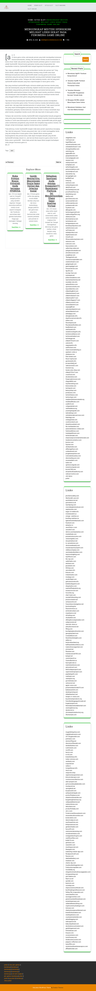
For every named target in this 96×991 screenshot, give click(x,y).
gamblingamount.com (73, 928)
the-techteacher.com (72, 426)
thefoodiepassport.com (73, 669)
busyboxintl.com (71, 791)
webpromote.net (71, 622)
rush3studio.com (71, 748)
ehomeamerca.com (72, 219)
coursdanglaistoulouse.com (75, 507)
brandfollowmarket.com (73, 912)
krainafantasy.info (71, 757)
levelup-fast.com (71, 273)
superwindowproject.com (74, 672)
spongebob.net (70, 788)
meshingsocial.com (72, 847)
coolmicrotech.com (72, 422)
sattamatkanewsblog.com (74, 903)
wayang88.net (70, 307)
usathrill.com (70, 404)
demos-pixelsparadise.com (75, 532)
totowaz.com (70, 908)
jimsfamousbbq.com (72, 496)
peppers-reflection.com (73, 942)
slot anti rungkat (17, 974)
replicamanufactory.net (73, 280)
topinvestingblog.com (73, 554)
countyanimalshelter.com (74, 917)
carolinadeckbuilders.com (74, 552)
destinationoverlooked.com (74, 926)
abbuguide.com (71, 210)
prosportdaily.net (71, 363)
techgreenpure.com (72, 223)
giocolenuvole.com (72, 198)
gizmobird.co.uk (71, 502)
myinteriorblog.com (72, 384)
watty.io (68, 766)
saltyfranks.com (71, 561)
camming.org (70, 151)
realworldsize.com (72, 804)
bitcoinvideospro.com (73, 777)
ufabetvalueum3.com (72, 296)
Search (77, 54)
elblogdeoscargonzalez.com (75, 620)
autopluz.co (69, 525)
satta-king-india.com (72, 248)
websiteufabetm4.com (73, 309)
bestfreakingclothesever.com (75, 890)
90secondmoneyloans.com (74, 239)
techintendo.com (71, 221)
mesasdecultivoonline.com (74, 815)
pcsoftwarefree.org (72, 192)
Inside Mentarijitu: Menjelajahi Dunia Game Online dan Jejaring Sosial (33, 183)
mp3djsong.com (71, 505)
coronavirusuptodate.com (74, 259)
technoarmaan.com (72, 435)
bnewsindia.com (71, 386)
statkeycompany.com (72, 550)
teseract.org (70, 368)
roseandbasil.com (71, 636)
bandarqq (7, 967)
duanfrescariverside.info (74, 318)
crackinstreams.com (72, 262)
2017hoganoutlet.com (73, 736)
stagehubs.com (71, 138)
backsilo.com (70, 883)
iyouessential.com (72, 201)
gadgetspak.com (71, 264)
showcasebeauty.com (73, 545)
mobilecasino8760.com (73, 654)
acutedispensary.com (73, 901)
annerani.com (70, 563)
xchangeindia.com (71, 420)
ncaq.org (68, 180)
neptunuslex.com (71, 509)
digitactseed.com (71, 235)
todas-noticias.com (72, 759)
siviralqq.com (70, 885)
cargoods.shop (70, 773)
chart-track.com (71, 595)
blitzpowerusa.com (72, 824)
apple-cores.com (71, 685)
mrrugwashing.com (72, 874)
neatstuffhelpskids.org (73, 588)
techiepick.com (70, 388)
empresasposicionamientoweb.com (77, 438)
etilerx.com (69, 320)
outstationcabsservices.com (75, 415)
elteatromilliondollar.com (74, 797)
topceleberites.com (72, 289)
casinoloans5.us (71, 658)
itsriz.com (69, 770)
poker (67, 478)
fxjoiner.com (70, 444)
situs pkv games (14, 965)
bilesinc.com (70, 572)
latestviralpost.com (72, 820)
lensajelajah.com (71, 176)
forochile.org (70, 593)
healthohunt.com (71, 327)
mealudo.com (70, 861)
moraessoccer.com (72, 590)
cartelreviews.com (72, 228)
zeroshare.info (70, 570)
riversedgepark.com (72, 158)
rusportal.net (70, 764)
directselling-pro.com (73, 458)
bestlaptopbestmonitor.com (75, 631)
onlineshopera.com (72, 185)
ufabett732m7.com (72, 372)
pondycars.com (71, 393)
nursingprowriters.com (73, 897)
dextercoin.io (70, 710)
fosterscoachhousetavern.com (76, 813)
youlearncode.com (72, 205)
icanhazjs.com (70, 676)
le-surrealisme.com (72, 543)
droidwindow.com (71, 377)
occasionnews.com (72, 935)
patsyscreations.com (72, 169)
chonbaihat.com (71, 618)
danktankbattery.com (72, 858)
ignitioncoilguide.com (73, 465)
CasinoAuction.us (71, 660)
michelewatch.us (71, 514)
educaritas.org (70, 174)
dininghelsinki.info (71, 316)
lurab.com (69, 462)
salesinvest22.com (72, 365)
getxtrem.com (70, 842)
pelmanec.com (70, 739)
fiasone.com (70, 856)
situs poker (8, 981)
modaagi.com (70, 577)
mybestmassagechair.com (74, 647)
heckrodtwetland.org (72, 642)
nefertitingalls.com (72, 167)
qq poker (12, 978)
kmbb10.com (70, 840)
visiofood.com (70, 374)
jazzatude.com (70, 566)
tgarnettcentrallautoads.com (75, 520)
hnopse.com (70, 933)
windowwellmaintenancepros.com (77, 946)
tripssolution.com (71, 246)
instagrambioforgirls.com (74, 836)
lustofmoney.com (71, 937)
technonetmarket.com (73, 336)
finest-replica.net (71, 359)
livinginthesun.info (71, 768)
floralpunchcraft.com (72, 854)
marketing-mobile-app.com (74, 852)
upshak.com (69, 881)
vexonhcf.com (70, 530)
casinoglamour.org (72, 708)
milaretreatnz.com (71, 575)
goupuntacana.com (72, 156)
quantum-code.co (71, 352)
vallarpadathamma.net (73, 802)
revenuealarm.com (72, 460)
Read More (15, 227)
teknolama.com (70, 806)
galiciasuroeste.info (72, 581)
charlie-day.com (71, 863)
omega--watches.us (72, 516)
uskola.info (69, 343)
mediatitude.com (71, 534)
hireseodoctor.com (72, 268)
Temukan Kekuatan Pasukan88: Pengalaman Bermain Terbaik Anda (76, 93)
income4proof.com (72, 171)
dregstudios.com (71, 586)
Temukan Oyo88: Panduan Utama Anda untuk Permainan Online (76, 83)
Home (30, 5)
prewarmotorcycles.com (73, 536)
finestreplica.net (71, 323)
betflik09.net (70, 178)
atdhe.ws (69, 640)
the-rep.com (70, 559)
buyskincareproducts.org (74, 699)
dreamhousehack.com (73, 424)
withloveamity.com (72, 203)
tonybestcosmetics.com (73, 440)
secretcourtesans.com (73, 144)
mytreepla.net (70, 275)
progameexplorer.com (73, 453)
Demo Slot (38, 5)
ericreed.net (69, 649)
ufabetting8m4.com (72, 291)
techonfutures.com (72, 395)
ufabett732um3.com (72, 341)
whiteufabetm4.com (72, 311)
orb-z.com (69, 811)
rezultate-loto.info (71, 282)
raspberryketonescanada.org (75, 399)
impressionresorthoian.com (75, 888)
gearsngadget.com (72, 266)
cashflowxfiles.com (72, 838)
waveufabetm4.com (72, 305)
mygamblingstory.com (73, 732)
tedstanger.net (70, 338)
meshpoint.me (70, 786)
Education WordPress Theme (48, 987)
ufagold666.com (71, 381)
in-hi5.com (69, 754)
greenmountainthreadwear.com (76, 899)
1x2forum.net (70, 140)
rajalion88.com (70, 153)
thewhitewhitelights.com (74, 638)
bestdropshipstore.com (73, 226)
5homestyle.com (71, 715)
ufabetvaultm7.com (72, 298)
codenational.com (71, 451)
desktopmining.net (72, 692)
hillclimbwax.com (71, 930)
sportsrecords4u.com (73, 286)
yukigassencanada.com (73, 250)
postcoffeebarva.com (73, 795)
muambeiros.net (71, 613)
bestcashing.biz (71, 606)
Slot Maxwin (60, 5)
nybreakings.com (71, 413)
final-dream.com (71, 356)
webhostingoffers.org (73, 214)
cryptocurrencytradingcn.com (75, 906)
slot (12, 150)
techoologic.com (71, 397)
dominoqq (7, 969)
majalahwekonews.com (73, 734)
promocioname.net (72, 599)
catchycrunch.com (71, 162)
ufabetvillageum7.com (73, 300)
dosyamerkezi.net (71, 541)
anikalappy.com (71, 314)
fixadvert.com (70, 523)
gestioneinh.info (71, 361)
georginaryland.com (72, 633)
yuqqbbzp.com (70, 255)
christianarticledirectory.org (74, 712)
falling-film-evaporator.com (74, 892)
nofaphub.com (70, 165)
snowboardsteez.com (73, 833)
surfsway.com (70, 230)
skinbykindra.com (71, 447)
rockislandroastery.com (73, 456)
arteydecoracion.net (72, 627)
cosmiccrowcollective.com (74, 779)
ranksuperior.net (71, 921)
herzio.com (69, 752)
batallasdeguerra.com (73, 584)
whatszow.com (70, 217)
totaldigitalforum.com (73, 433)
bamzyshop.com (71, 390)
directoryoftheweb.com (73, 743)
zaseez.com (70, 160)
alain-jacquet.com (71, 782)
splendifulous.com (72, 284)
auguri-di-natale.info (72, 511)
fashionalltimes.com (72, 431)
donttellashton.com (72, 745)
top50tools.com (71, 557)
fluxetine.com (70, 651)
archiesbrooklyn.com (72, 611)
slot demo (69, 476)
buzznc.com (70, 442)
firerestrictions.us (71, 608)
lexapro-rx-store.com (72, 696)
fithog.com (69, 629)
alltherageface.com (72, 449)
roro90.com (69, 750)
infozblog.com (70, 615)
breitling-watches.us (72, 518)
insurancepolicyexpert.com (74, 548)
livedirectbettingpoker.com (74, 865)
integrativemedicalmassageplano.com (78, 872)
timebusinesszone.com (73, 940)
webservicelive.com (72, 474)
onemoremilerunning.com (74, 831)
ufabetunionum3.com (72, 293)
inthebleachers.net (72, 694)
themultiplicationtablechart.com (76, 706)
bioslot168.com (71, 469)
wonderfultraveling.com (73, 597)
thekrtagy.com (70, 417)
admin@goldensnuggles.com (51, 40)
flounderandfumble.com (73, 325)
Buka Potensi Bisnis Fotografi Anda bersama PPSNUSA (15, 183)
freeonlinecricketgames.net (75, 604)
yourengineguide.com (73, 411)
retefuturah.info (71, 329)
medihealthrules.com (72, 402)
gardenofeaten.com (72, 827)
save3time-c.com (71, 527)
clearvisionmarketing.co (73, 350)
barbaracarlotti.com (72, 690)
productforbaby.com (72, 809)
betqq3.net (69, 656)
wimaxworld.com (71, 602)
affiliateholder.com (72, 949)
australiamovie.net (72, 500)
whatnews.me (70, 354)
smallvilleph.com (71, 579)
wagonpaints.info (71, 345)
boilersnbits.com (71, 818)
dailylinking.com (71, 194)
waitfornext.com (71, 347)
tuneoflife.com (70, 944)
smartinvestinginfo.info (73, 332)
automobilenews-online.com (75, 429)
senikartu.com (70, 761)
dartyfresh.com (70, 187)
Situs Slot (49, 5)
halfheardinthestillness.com (75, 645)
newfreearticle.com (72, 822)
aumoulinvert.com (71, 667)
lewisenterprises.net (72, 189)
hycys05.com (70, 829)
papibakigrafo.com (72, 674)
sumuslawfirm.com (72, 894)
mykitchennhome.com (73, 665)
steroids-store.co (71, 624)
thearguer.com (70, 849)
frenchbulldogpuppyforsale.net (76, 701)
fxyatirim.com (70, 208)
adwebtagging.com (72, 919)
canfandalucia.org (71, 408)
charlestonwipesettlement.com (76, 910)
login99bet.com (71, 142)
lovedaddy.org (70, 870)
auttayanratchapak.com (73, 793)
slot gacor (32, 9)
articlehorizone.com (72, 253)
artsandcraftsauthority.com (74, 472)
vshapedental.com (72, 406)
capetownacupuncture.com (74, 775)
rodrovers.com (70, 244)
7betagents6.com (71, 257)
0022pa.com (70, 568)
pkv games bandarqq (11, 976)
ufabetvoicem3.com (72, 302)
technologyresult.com (73, 212)
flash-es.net (69, 879)
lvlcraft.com (69, 237)
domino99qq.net (71, 741)
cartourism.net (70, 683)
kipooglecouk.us (71, 663)
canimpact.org (70, 678)
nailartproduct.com (72, 232)
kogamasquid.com (72, 703)
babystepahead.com (72, 924)
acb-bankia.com (71, 876)
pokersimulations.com (73, 277)
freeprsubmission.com (73, 379)
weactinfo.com (70, 845)
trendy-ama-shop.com (73, 370)
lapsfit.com (69, 271)
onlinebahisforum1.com (73, 147)
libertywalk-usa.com (72, 498)
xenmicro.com (70, 183)
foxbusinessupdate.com (73, 867)
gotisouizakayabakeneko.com (75, 784)
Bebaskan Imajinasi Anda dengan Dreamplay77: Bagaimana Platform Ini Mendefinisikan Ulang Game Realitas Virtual (54, 191)
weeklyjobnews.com (72, 915)
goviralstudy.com (71, 681)
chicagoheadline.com (72, 149)
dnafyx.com (69, 196)
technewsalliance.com (73, 334)
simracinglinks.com (72, 539)
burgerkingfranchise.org (73, 800)
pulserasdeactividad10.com (75, 687)
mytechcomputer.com (73, 467)
